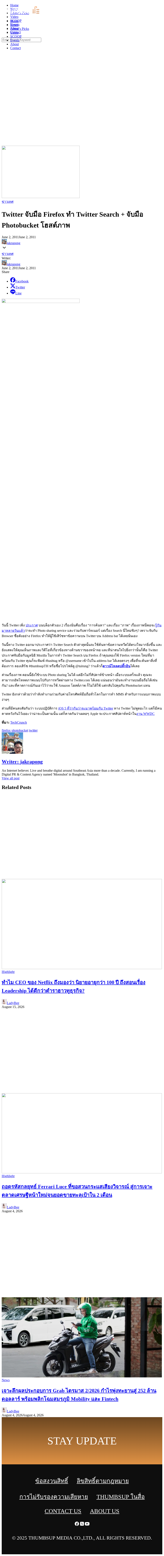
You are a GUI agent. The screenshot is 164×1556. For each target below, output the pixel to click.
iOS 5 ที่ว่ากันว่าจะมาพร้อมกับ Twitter (85, 708)
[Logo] (26, 14)
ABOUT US (104, 1511)
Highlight (8, 972)
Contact (15, 48)
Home (14, 21)
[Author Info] (12, 752)
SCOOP (16, 36)
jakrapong (13, 243)
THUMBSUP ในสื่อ (121, 1496)
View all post (10, 778)
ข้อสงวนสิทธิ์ (51, 1481)
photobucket (20, 730)
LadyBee (13, 1003)
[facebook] (151, 4)
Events (14, 40)
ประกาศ (32, 625)
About (14, 44)
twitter (33, 730)
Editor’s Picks (19, 29)
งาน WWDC (145, 714)
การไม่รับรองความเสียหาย (53, 1496)
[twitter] (156, 4)
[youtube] (161, 4)
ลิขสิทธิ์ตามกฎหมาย (103, 1481)
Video (14, 32)
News (14, 25)
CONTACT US (63, 1511)
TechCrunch (18, 722)
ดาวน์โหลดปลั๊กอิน (116, 666)
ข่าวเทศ (7, 201)
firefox (6, 730)
